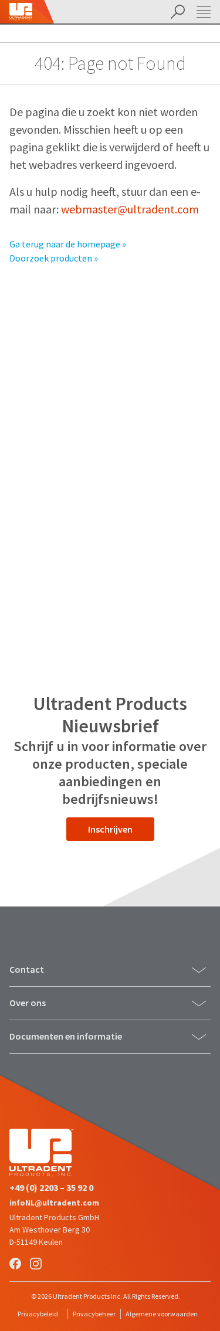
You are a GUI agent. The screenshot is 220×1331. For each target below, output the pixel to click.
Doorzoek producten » (53, 258)
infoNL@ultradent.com (54, 1202)
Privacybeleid (38, 1313)
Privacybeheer (94, 1313)
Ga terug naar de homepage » (67, 244)
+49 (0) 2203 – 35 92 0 (51, 1187)
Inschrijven (110, 829)
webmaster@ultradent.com (130, 209)
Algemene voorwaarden (162, 1313)
